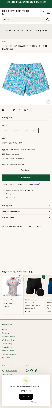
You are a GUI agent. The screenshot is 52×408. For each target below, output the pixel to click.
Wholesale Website (8, 337)
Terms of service (8, 351)
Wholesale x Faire (8, 340)
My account (6, 358)
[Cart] (43, 12)
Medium (16, 131)
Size (3, 126)
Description (7, 118)
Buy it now (26, 178)
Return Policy (7, 347)
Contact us (5, 333)
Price (4, 139)
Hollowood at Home (16, 12)
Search (4, 330)
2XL (42, 131)
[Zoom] (48, 101)
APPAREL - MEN (25, 272)
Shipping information (11, 211)
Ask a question (8, 217)
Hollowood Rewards (9, 354)
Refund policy (7, 344)
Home (4, 41)
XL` (34, 131)
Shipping (5, 164)
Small (6, 131)
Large (26, 131)
